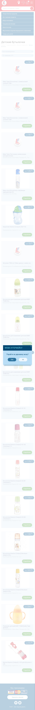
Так (12, 359)
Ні (23, 359)
